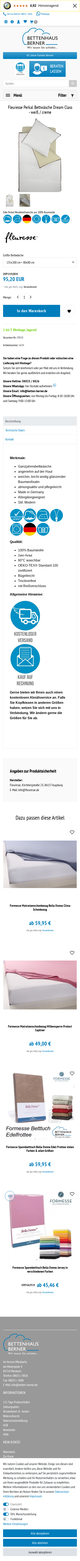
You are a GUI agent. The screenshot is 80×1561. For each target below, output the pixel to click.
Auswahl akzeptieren (40, 1552)
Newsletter (9, 1430)
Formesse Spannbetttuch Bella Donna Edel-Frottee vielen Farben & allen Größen (40, 1149)
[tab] (40, 421)
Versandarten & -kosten (16, 1411)
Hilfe (6, 1434)
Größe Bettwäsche (13, 255)
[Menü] (7, 95)
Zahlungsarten (11, 1407)
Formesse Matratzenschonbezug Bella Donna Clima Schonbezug (40, 907)
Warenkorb (9, 1452)
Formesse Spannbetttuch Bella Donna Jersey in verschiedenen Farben (40, 1269)
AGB (5, 1425)
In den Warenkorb (31, 310)
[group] (40, 1105)
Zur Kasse (8, 1456)
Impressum (36, 1496)
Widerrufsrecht (11, 1416)
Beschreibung (13, 421)
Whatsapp (45, 13)
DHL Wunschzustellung (23, 1514)
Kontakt (9, 439)
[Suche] (73, 83)
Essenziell (16, 1504)
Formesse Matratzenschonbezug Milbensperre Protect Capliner (40, 1028)
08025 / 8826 (20, 13)
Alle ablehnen (40, 1543)
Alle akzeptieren (40, 1533)
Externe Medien (19, 1509)
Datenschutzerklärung (15, 1420)
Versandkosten (30, 287)
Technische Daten (15, 430)
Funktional (16, 1519)
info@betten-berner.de (33, 391)
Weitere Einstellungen (15, 1524)
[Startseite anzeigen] (21, 1344)
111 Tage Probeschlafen (16, 1402)
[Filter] (72, 95)
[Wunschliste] (25, 21)
